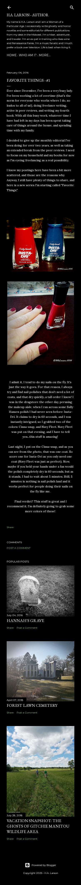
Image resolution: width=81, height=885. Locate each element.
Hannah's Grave (25, 620)
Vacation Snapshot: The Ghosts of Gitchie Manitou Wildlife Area (38, 826)
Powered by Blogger (44, 865)
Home (12, 55)
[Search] (71, 7)
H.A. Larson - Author (27, 15)
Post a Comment (19, 547)
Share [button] (10, 527)
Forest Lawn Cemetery (32, 705)
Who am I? (28, 55)
